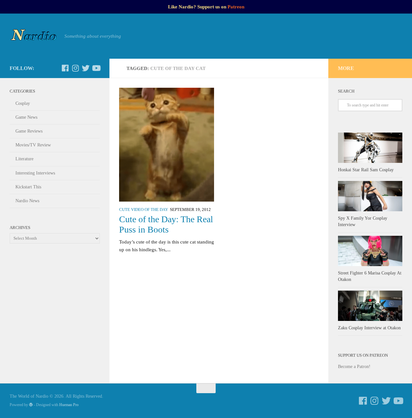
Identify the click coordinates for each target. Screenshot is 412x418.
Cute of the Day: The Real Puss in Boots (166, 224)
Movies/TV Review (33, 145)
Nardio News (27, 200)
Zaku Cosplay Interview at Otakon (369, 327)
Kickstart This (28, 186)
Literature (24, 158)
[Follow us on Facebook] (65, 68)
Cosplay (22, 103)
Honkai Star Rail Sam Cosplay (366, 169)
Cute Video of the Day (143, 209)
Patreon (236, 6)
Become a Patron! (354, 366)
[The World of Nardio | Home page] (34, 36)
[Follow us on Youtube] (96, 68)
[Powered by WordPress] (31, 405)
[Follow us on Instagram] (75, 68)
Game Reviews (28, 131)
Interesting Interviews (35, 173)
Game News (26, 117)
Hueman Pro (69, 405)
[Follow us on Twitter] (85, 68)
